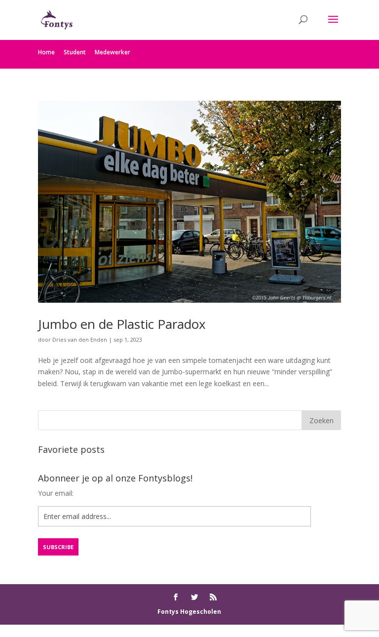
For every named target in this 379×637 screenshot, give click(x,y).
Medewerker (112, 52)
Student (75, 52)
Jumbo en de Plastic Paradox (122, 324)
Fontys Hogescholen (189, 611)
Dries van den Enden (79, 339)
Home (46, 52)
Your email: (56, 493)
